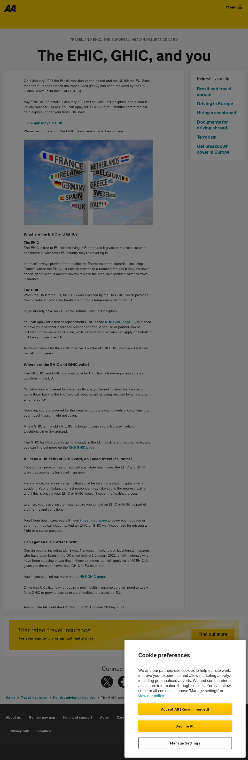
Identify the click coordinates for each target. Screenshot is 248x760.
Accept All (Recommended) (185, 709)
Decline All (185, 726)
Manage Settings (185, 743)
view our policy (151, 696)
